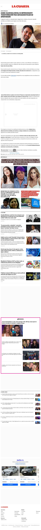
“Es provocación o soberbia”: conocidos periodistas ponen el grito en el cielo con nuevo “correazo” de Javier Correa (11, 227)
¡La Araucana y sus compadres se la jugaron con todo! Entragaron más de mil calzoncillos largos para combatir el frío (12, 354)
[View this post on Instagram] (14, 114)
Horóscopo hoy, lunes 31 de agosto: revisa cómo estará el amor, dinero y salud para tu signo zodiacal (12, 250)
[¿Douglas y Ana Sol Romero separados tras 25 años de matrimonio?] (31, 367)
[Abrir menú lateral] (2, 6)
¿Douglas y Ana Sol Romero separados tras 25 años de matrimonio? (11, 366)
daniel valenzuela (8, 154)
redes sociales (18, 154)
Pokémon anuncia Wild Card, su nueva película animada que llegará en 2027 (13, 273)
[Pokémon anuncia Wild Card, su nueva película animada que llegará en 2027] (33, 276)
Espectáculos (4, 11)
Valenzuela (13, 75)
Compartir (3, 51)
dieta (14, 154)
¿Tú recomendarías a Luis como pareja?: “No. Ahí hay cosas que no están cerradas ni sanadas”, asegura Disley (19, 322)
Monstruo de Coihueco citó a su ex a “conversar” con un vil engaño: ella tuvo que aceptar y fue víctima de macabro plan (10, 194)
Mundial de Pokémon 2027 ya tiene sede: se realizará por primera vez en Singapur (12, 261)
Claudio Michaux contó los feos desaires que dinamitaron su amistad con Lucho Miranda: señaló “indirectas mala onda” (12, 216)
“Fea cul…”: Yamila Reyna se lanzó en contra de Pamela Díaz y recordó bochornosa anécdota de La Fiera (18, 417)
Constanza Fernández (9, 23)
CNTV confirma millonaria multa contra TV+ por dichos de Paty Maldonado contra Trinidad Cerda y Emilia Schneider (17, 404)
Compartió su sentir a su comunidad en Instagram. (11, 219)
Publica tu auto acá (20, 464)
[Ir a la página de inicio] (20, 6)
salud (12, 154)
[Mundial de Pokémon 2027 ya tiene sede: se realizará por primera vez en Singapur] (33, 264)
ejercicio (22, 154)
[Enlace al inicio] (20, 319)
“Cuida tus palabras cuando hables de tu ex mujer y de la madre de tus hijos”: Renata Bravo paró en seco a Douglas (11, 342)
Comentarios (9, 51)
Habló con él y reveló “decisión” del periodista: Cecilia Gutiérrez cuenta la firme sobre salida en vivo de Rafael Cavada (13, 239)
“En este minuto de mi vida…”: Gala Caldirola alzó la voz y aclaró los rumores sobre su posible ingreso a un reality (18, 422)
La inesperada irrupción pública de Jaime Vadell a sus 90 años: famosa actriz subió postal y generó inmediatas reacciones (17, 408)
